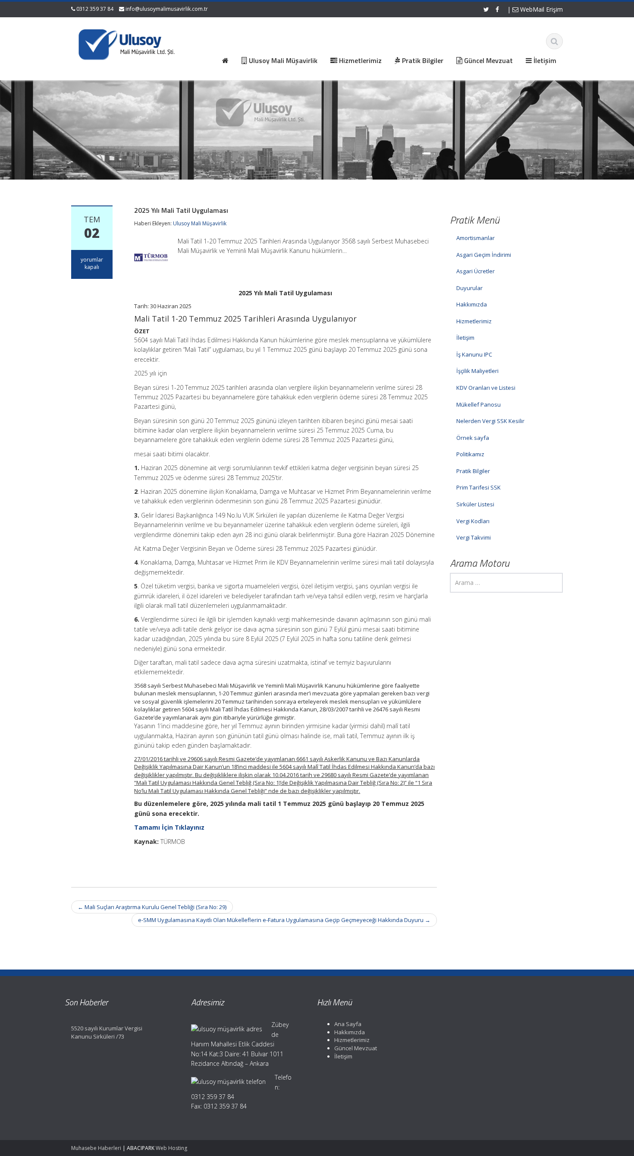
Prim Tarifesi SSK (478, 487)
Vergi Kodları (473, 521)
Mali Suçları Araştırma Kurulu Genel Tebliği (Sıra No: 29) (152, 907)
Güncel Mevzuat (355, 1048)
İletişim (465, 337)
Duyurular (469, 288)
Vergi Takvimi (473, 537)
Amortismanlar (475, 238)
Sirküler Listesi (475, 504)
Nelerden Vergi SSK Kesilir (490, 421)
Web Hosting (171, 1148)
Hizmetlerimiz (474, 321)
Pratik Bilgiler (473, 471)
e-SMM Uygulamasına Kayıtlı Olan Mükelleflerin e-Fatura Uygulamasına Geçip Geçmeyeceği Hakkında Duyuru (284, 920)
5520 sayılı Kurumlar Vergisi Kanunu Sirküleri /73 (106, 1032)
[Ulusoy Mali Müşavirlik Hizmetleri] (128, 43)
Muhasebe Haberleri (96, 1148)
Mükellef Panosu (478, 404)
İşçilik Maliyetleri (477, 371)
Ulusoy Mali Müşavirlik (199, 223)
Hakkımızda (471, 304)
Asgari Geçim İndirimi (483, 255)
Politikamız (470, 454)
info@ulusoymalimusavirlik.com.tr (167, 9)
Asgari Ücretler (475, 271)
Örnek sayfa (472, 438)
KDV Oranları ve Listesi (485, 388)
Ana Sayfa (347, 1024)
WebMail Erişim (540, 9)
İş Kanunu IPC (474, 354)
